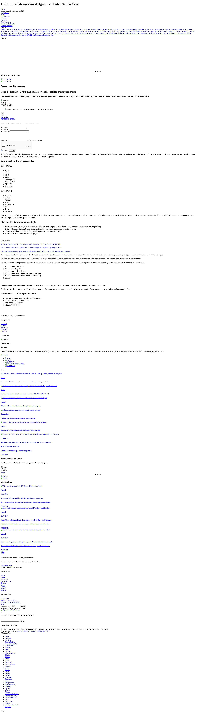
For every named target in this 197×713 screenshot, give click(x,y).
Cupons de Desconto (11, 705)
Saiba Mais (4, 355)
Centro (7, 699)
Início (3, 15)
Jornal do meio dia (11, 644)
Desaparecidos (9, 683)
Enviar (23, 621)
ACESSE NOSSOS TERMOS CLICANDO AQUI (33, 631)
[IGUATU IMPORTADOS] (14, 364)
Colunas (3, 18)
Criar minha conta (6, 566)
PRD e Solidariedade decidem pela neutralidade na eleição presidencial (129, 33)
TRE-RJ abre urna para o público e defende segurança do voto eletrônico (24, 29)
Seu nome (4, 127)
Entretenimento (6, 581)
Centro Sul (4, 579)
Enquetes (8, 707)
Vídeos (7, 690)
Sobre (3, 604)
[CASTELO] (9, 362)
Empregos (4, 20)
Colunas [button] (7, 647)
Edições (7, 655)
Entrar (3, 9)
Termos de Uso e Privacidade (10, 602)
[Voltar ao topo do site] (1, 612)
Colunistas (8, 679)
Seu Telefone (5, 131)
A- (2, 113)
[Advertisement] (98, 55)
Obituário (8, 686)
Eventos (7, 688)
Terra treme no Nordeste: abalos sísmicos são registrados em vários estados (117, 29)
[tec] (2, 552)
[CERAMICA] (10, 366)
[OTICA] (8, 358)
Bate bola (8, 640)
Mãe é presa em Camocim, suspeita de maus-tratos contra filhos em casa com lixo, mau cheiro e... (73, 33)
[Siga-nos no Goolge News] (10, 610)
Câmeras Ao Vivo (6, 26)
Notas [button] (7, 681)
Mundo (3, 587)
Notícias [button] (7, 657)
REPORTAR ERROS (8, 119)
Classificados (5, 16)
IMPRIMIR (4, 117)
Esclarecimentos (10, 684)
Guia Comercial (6, 22)
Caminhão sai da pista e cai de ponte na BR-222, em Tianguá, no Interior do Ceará (27, 35)
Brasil (3, 575)
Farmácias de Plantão (8, 24)
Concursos (8, 677)
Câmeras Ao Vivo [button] (11, 696)
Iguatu (3, 585)
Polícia (3, 588)
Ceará (3, 577)
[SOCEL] (8, 360)
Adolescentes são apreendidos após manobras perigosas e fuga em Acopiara (35, 31)
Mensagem (4, 140)
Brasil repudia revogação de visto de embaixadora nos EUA (171, 33)
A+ (2, 115)
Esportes (3, 583)
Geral (7, 649)
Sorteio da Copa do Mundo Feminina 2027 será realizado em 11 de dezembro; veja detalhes (89, 31)
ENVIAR (12, 150)
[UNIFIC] (4, 476)
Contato (7, 703)
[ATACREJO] (6, 79)
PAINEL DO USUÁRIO (9, 600)
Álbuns (7, 692)
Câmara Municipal (11, 697)
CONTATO (5, 598)
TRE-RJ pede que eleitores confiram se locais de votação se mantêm (70, 29)
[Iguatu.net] (5, 13)
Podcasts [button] (8, 638)
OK (3, 711)
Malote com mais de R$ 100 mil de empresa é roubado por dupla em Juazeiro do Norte (148, 31)
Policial (3, 590)
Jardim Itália (9, 701)
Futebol (7, 675)
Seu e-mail (4, 129)
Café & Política (10, 642)
